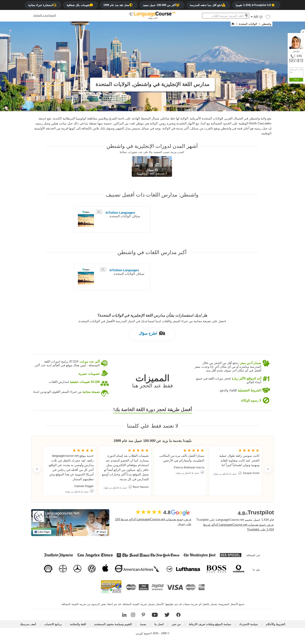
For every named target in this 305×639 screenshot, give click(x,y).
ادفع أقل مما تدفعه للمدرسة (206, 5)
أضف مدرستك (28, 624)
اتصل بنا (159, 624)
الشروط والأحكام (275, 624)
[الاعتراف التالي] (268, 469)
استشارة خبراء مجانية (40, 5)
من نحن (176, 624)
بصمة (143, 624)
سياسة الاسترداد (248, 624)
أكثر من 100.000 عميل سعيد (159, 5)
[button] (267, 18)
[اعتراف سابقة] (37, 469)
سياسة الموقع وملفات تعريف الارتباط (210, 624)
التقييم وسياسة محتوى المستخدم (113, 624)
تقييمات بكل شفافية (78, 5)
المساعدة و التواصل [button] (44, 15)
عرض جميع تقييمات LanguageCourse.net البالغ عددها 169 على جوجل (153, 521)
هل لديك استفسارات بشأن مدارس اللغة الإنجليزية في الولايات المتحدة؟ (152, 315)
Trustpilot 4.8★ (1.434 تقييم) (253, 5)
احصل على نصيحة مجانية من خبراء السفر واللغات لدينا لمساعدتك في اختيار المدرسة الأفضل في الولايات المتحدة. (152, 321)
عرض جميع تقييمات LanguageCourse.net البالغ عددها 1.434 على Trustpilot (238, 527)
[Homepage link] (233, 24)
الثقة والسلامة (78, 624)
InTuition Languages (120, 212)
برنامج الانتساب (53, 624)
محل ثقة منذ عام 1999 (116, 5)
